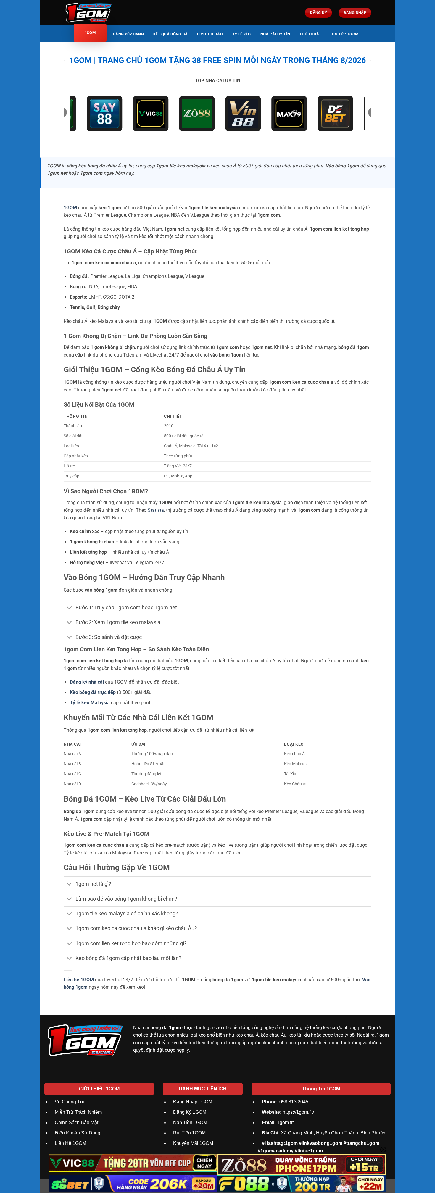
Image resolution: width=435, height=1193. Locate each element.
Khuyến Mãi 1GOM (193, 1143)
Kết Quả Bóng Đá (170, 34)
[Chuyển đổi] (69, 608)
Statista (156, 510)
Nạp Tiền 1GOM (190, 1122)
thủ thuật (310, 34)
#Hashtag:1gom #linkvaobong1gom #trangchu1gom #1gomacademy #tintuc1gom (318, 1147)
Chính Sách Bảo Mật (76, 1122)
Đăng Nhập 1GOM (192, 1101)
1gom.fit (278, 1122)
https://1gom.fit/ (288, 1112)
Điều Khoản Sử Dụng (77, 1132)
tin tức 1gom (345, 34)
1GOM (70, 208)
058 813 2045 (285, 1101)
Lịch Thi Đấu (210, 34)
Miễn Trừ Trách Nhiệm (78, 1112)
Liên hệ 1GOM (79, 979)
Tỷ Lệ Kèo (241, 34)
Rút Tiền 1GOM (189, 1132)
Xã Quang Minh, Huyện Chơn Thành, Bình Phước (324, 1132)
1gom (175, 1027)
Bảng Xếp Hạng (128, 34)
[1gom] (98, 12)
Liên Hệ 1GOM (70, 1143)
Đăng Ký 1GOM (189, 1112)
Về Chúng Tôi (69, 1101)
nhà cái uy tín (275, 34)
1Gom (90, 32)
